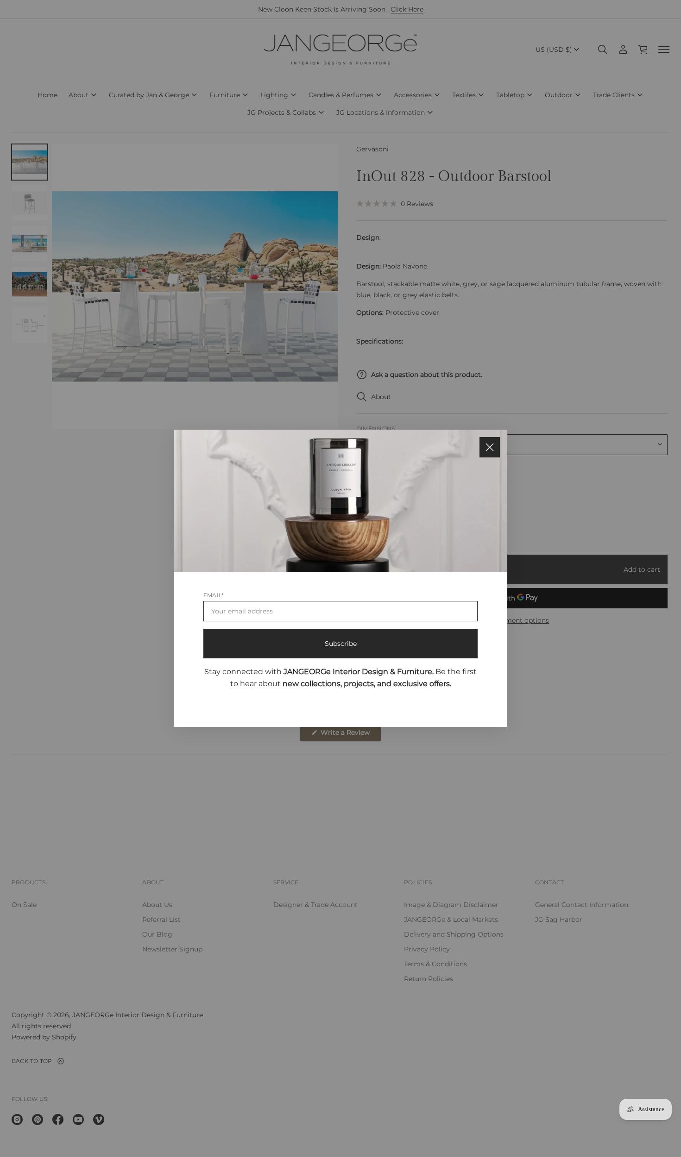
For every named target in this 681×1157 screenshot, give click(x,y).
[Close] (489, 447)
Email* (213, 595)
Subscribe (341, 644)
